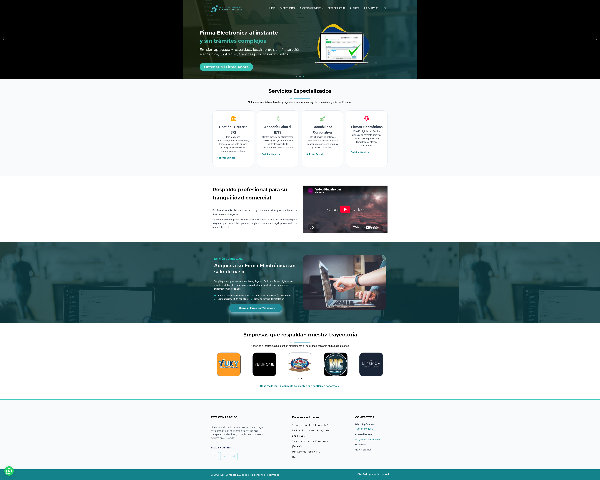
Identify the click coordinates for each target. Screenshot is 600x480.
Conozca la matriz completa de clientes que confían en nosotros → (300, 386)
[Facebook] (215, 456)
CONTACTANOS (371, 8)
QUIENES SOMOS (287, 8)
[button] (322, 8)
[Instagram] (224, 456)
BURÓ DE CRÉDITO (336, 8)
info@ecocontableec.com (367, 439)
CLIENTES (354, 8)
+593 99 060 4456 (364, 429)
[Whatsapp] (234, 456)
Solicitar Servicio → (227, 158)
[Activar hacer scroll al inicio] (594, 474)
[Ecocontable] (227, 8)
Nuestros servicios (311, 8)
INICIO (272, 8)
